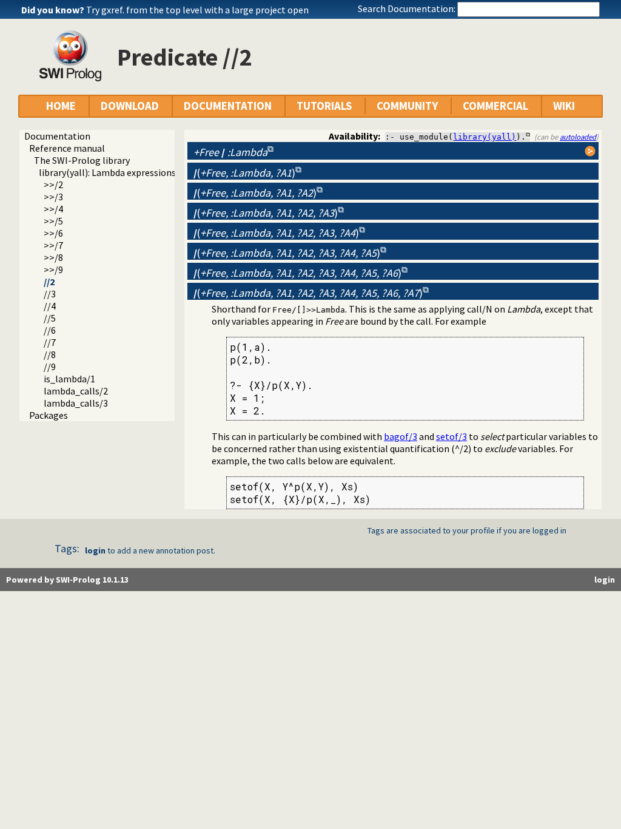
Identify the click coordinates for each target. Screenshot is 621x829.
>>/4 (53, 209)
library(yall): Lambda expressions (107, 172)
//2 (49, 282)
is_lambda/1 (69, 379)
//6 (50, 330)
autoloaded (578, 136)
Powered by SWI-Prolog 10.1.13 (67, 579)
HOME (61, 106)
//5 (50, 318)
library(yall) (484, 136)
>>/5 (53, 221)
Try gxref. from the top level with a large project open (197, 10)
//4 (50, 306)
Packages (48, 415)
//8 (50, 354)
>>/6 (53, 233)
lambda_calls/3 (76, 403)
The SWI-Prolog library (82, 160)
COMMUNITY (407, 106)
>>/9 (53, 269)
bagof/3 (400, 436)
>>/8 (53, 257)
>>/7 (53, 245)
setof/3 (451, 436)
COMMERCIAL (495, 106)
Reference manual (67, 148)
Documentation (57, 136)
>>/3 (53, 197)
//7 (50, 342)
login (95, 550)
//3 (50, 294)
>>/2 (53, 184)
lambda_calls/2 (76, 391)
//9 (50, 366)
